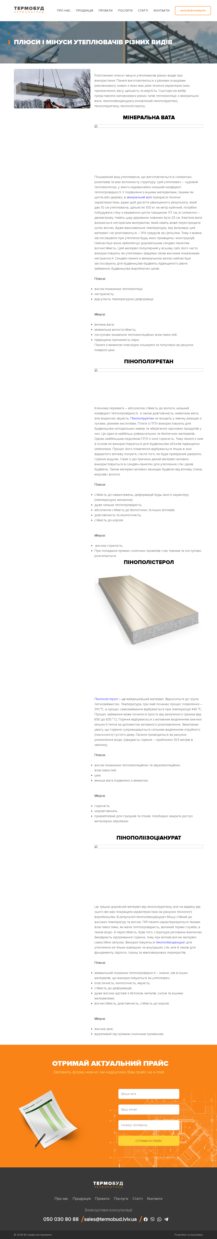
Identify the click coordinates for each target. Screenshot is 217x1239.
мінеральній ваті (139, 197)
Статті (143, 10)
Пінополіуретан (142, 418)
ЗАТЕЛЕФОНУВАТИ (193, 10)
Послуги (125, 10)
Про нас (64, 10)
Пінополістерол (106, 699)
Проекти (105, 10)
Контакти (162, 10)
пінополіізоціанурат (170, 942)
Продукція (84, 10)
